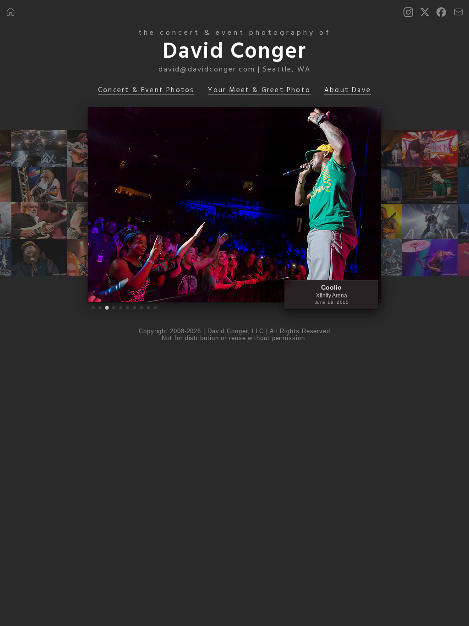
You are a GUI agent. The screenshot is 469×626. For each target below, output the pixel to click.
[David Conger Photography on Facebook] (441, 12)
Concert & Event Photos (146, 90)
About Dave (347, 90)
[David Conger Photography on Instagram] (408, 12)
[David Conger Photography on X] (424, 12)
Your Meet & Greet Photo (259, 90)
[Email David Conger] (458, 12)
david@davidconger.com (206, 70)
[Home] (10, 12)
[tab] (93, 307)
